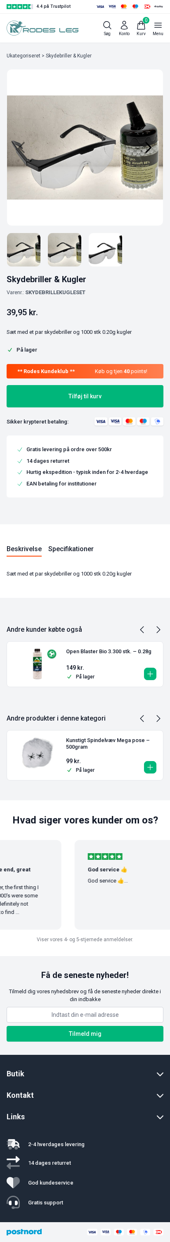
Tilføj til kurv (85, 396)
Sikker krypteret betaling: (37, 422)
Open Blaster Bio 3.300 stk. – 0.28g (108, 651)
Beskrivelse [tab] (24, 549)
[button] (150, 674)
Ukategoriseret (23, 56)
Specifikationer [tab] (71, 549)
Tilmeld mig (85, 1033)
